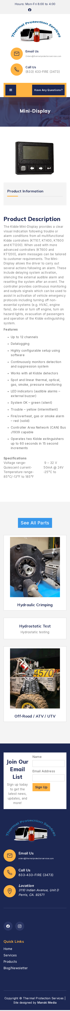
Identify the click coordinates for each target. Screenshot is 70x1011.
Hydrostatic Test (35, 626)
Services (10, 955)
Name (37, 757)
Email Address (43, 771)
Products (10, 961)
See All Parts (35, 522)
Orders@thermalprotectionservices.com (43, 56)
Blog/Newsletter (16, 968)
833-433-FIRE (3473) (36, 875)
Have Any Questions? (48, 90)
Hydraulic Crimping (35, 604)
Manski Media (47, 1002)
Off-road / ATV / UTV (35, 716)
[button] (10, 90)
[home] (35, 31)
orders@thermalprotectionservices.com (36, 858)
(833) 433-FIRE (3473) (42, 72)
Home (8, 949)
